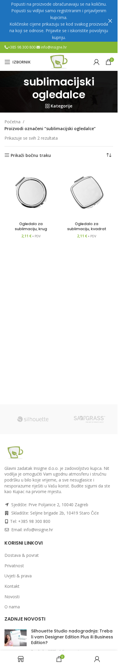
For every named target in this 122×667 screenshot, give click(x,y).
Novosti (12, 596)
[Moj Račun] (96, 62)
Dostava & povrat (21, 555)
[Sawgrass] (89, 419)
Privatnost (14, 565)
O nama (12, 607)
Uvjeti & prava (18, 576)
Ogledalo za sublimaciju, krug (31, 226)
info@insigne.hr (54, 47)
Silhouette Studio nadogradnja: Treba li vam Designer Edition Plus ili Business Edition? (72, 637)
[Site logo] (59, 61)
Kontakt (12, 586)
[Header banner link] (59, 21)
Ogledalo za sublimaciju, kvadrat (86, 226)
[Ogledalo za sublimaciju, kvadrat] (86, 192)
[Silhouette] (32, 419)
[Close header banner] (110, 21)
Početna (12, 121)
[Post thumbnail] (15, 641)
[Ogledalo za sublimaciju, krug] (30, 192)
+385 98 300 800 (22, 47)
